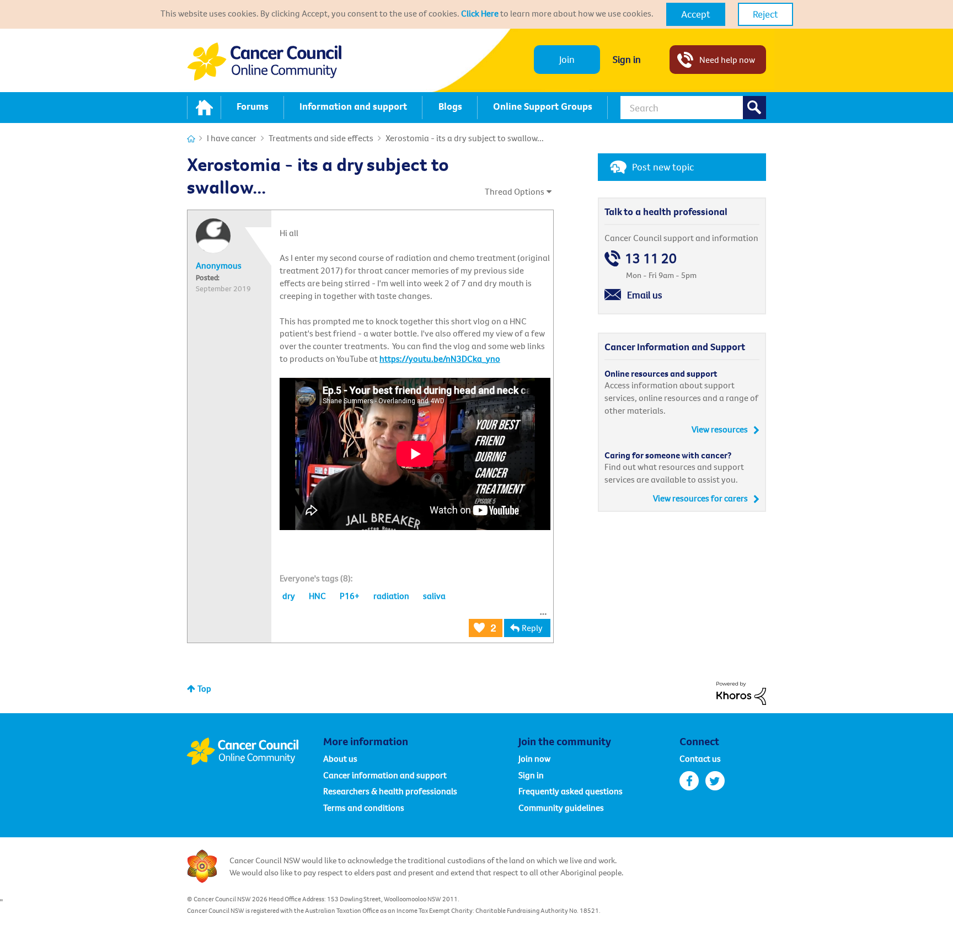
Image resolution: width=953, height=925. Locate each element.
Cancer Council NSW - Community (264, 61)
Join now (534, 758)
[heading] (316, 578)
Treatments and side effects (321, 137)
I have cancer (231, 137)
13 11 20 (651, 258)
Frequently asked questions (570, 790)
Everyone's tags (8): (316, 578)
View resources (720, 429)
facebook (689, 780)
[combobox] (693, 107)
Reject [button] (765, 14)
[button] (695, 14)
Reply (532, 627)
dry (288, 595)
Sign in (627, 59)
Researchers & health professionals (390, 790)
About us (340, 758)
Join (567, 59)
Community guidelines (561, 807)
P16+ (350, 595)
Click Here (480, 13)
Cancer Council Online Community (254, 751)
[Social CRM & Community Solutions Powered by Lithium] (741, 692)
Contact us (700, 758)
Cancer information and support (385, 774)
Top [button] (204, 688)
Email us (644, 294)
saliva (434, 595)
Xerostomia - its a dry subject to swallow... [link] (465, 137)
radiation (391, 595)
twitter (715, 780)
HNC (317, 595)
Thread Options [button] (514, 191)
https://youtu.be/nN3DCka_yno (439, 358)
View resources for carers (700, 498)
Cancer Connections (191, 139)
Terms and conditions (363, 807)
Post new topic (663, 167)
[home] (204, 107)
